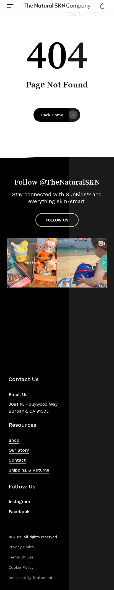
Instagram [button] (19, 501)
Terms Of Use (21, 557)
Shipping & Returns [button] (29, 470)
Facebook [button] (19, 511)
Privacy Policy (21, 547)
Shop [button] (14, 440)
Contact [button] (17, 460)
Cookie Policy (21, 567)
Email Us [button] (18, 394)
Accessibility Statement (31, 577)
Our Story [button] (19, 450)
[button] (10, 6)
